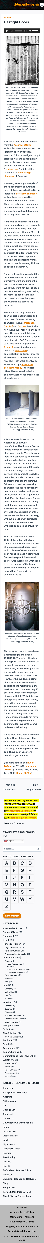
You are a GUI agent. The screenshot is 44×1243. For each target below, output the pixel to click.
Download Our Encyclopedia (18, 1122)
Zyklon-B (9, 347)
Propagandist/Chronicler (16, 954)
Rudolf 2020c (23, 773)
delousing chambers (27, 193)
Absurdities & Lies (12, 928)
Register (7, 1174)
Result (6, 1044)
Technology (10, 17)
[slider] (35, 30)
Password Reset (11, 1148)
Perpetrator (10, 1073)
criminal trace (12, 169)
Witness (7, 1059)
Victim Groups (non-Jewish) (18, 1056)
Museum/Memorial (13, 1015)
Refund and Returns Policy (17, 1170)
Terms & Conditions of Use (17, 1192)
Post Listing (9, 1157)
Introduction (9, 1131)
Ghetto (8, 978)
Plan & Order (9, 1033)
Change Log (9, 1109)
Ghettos (8, 1012)
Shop (5, 1183)
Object (6, 1029)
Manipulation (10, 1025)
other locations (11, 1022)
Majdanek (29, 323)
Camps (8, 1006)
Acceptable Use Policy (20, 810)
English (10, 841)
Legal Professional (13, 947)
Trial (7, 998)
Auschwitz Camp (22, 145)
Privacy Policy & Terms (22, 1221)
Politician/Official (12, 951)
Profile (6, 1166)
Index (6, 1127)
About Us (8, 1088)
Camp (7, 961)
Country (8, 1009)
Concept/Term (10, 932)
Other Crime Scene (13, 1019)
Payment (7, 1153)
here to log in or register (23, 817)
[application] (22, 30)
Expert (8, 1066)
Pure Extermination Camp (16, 972)
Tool (7, 982)
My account (9, 1144)
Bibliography (9, 1101)
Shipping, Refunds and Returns (19, 1179)
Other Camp (11, 967)
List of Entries (10, 1135)
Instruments (9, 957)
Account (7, 1096)
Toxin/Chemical (11, 1052)
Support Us (9, 1187)
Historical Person (12, 944)
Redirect (7, 1040)
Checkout (8, 1114)
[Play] (7, 31)
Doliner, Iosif (9, 787)
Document (8, 936)
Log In (6, 1140)
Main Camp (21, 350)
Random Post (12, 915)
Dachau (22, 326)
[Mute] (30, 31)
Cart (5, 1105)
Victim (8, 1076)
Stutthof (8, 326)
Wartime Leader (12, 1037)
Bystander (9, 1063)
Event (6, 940)
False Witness (11, 1070)
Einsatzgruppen (12, 975)
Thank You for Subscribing (17, 1196)
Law (6, 995)
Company (9, 989)
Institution (9, 992)
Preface (7, 1161)
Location (7, 1002)
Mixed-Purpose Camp (15, 964)
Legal (6, 985)
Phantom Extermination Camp (18, 969)
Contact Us (9, 1118)
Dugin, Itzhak (34, 787)
